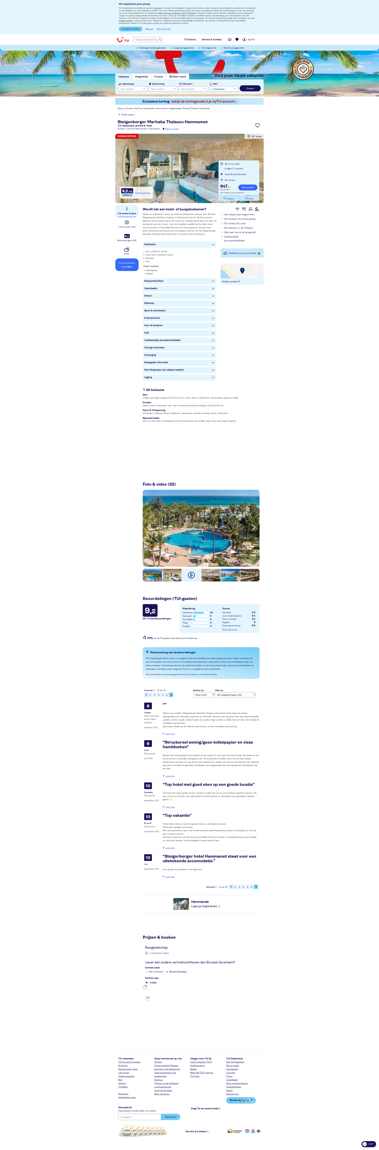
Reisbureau (123, 1093)
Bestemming (158, 84)
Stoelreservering (197, 1065)
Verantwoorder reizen (128, 1069)
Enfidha (153, 982)
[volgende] (254, 527)
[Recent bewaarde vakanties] (237, 39)
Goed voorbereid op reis (165, 1072)
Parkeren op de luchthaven (166, 1083)
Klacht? (229, 1090)
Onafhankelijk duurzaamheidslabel (162, 340)
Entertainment (152, 318)
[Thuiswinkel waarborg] (235, 1131)
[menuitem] (252, 39)
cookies (157, 8)
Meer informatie (163, 28)
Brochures (122, 1065)
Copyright (230, 1072)
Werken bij (235, 1100)
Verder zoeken (127, 114)
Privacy (229, 1076)
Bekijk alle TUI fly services (201, 1072)
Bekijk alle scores (229, 629)
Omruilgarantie (208, 48)
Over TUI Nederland (235, 1062)
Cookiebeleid (232, 1079)
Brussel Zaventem (178, 971)
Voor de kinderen (153, 325)
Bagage (193, 1069)
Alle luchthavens (156, 971)
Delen (250, 198)
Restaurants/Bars (153, 281)
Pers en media (232, 1065)
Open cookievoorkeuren (237, 1083)
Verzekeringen (160, 1076)
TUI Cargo (194, 1076)
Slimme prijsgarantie (234, 48)
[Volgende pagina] (171, 695)
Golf (146, 333)
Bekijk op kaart (172, 128)
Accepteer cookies (130, 29)
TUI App (158, 1062)
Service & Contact (196, 1131)
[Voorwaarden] (253, 1131)
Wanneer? (187, 84)
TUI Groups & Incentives (129, 1062)
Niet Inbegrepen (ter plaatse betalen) (164, 370)
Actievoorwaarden (126, 1076)
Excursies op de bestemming (167, 1069)
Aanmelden (171, 1117)
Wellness (149, 303)
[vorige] (149, 527)
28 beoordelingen (143, 192)
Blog (120, 1079)
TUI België (122, 1086)
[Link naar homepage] (122, 39)
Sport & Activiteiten (155, 310)
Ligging (148, 377)
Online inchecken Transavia (166, 1065)
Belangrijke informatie (156, 362)
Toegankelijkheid (233, 1086)
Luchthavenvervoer (162, 1086)
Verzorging (150, 355)
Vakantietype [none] (128, 84)
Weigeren (149, 28)
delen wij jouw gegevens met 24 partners (177, 13)
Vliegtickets (141, 77)
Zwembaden (150, 288)
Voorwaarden (232, 1069)
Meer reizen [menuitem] (179, 77)
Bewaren (230, 198)
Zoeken (250, 88)
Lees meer (170, 733)
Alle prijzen (248, 187)
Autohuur (158, 1079)
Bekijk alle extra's (162, 1094)
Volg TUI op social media (204, 1108)
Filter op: (219, 690)
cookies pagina (126, 20)
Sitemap (122, 1083)
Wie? (215, 84)
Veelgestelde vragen (127, 1097)
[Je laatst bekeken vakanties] (229, 39)
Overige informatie (154, 347)
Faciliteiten (150, 244)
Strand (147, 296)
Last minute (123, 1072)
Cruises (158, 77)
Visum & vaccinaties (163, 1090)
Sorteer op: (198, 690)
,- (224, 186)
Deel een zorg (232, 1094)
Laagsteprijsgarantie (183, 48)
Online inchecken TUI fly (201, 1062)
